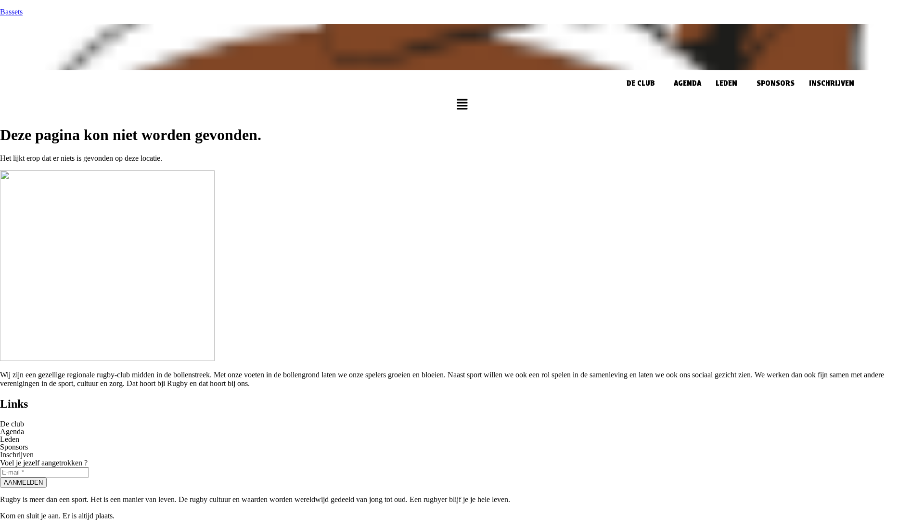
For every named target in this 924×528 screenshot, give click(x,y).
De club (640, 83)
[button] (643, 83)
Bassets (11, 12)
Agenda (687, 83)
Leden (726, 83)
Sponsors (776, 83)
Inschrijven (831, 83)
